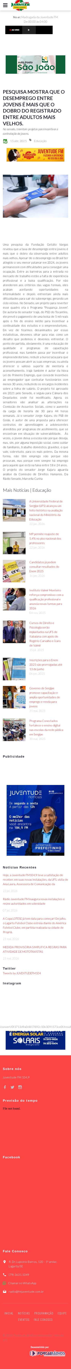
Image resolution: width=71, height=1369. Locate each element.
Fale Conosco (43, 1319)
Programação (44, 1313)
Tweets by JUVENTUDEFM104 (22, 973)
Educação (40, 141)
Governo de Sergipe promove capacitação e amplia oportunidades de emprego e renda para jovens (44, 697)
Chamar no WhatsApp (22, 1283)
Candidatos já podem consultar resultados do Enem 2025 (44, 566)
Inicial (9, 1313)
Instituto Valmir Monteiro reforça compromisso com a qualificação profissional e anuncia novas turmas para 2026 (46, 599)
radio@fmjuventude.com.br (26, 1291)
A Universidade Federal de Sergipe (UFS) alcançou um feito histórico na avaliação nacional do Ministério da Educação (46, 510)
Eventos (24, 1319)
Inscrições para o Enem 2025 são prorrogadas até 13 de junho (45, 664)
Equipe (62, 1313)
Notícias (24, 1313)
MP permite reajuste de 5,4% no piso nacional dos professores (45, 538)
